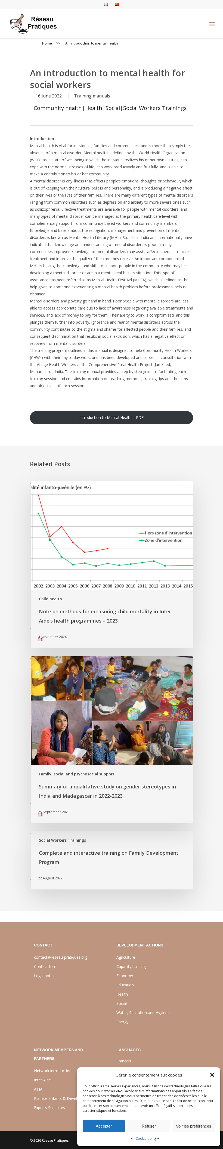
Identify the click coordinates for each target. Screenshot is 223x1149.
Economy (124, 975)
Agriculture (125, 957)
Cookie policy (146, 1138)
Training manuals (92, 96)
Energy (122, 1021)
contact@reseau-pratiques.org (60, 957)
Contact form (46, 966)
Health (93, 108)
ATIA (38, 1089)
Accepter (104, 1126)
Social (113, 108)
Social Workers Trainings (155, 108)
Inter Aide (42, 1079)
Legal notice (44, 975)
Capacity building (131, 966)
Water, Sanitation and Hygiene (143, 1012)
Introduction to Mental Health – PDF (111, 417)
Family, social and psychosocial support (76, 773)
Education (125, 984)
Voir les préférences (193, 1126)
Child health (50, 598)
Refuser (149, 1126)
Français (123, 1060)
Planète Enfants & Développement (64, 1098)
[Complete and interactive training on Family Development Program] (111, 860)
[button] (212, 1075)
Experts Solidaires (49, 1107)
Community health (58, 108)
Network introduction (53, 1070)
